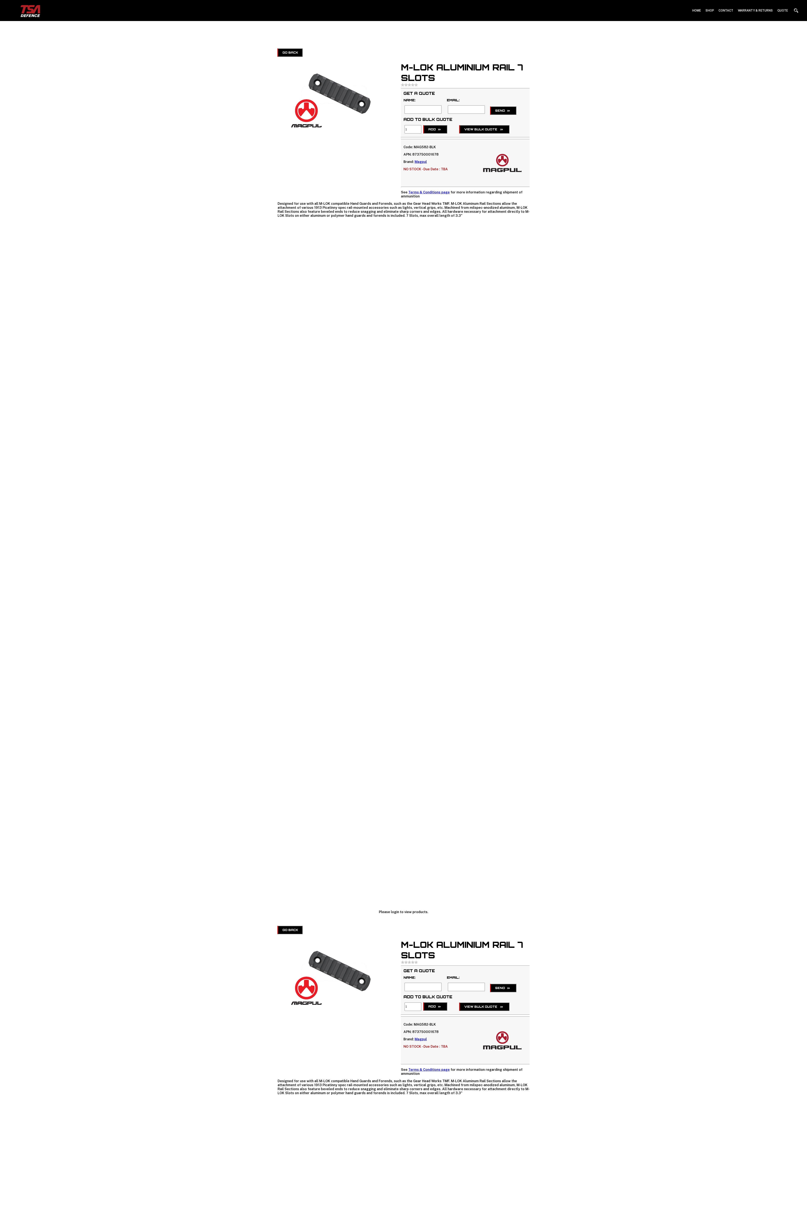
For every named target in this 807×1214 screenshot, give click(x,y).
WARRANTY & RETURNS (755, 10)
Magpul (421, 162)
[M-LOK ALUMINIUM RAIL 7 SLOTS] (334, 127)
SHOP (709, 10)
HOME (696, 10)
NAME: (409, 100)
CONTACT (726, 10)
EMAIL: (453, 100)
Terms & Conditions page (429, 192)
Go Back (290, 52)
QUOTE (782, 10)
